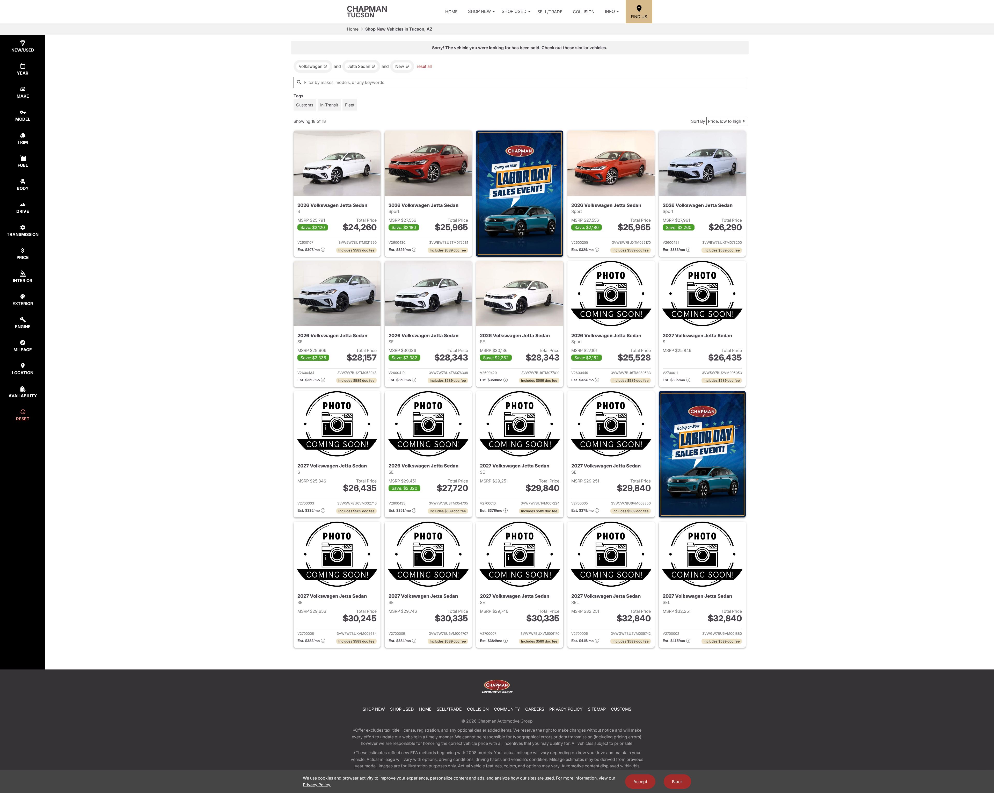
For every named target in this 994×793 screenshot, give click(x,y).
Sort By (698, 121)
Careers (534, 709)
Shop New (479, 11)
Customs (621, 709)
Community (507, 709)
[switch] (305, 105)
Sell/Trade (549, 11)
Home (451, 11)
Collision (584, 11)
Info (610, 11)
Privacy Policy (566, 709)
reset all (424, 66)
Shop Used (514, 11)
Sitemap (597, 709)
